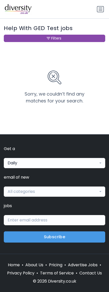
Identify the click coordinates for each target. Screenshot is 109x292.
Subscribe (54, 237)
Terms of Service (57, 273)
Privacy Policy (20, 273)
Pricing (55, 265)
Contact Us (90, 273)
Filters (56, 38)
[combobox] (54, 163)
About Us (34, 265)
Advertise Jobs (83, 265)
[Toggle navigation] (100, 9)
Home (14, 265)
